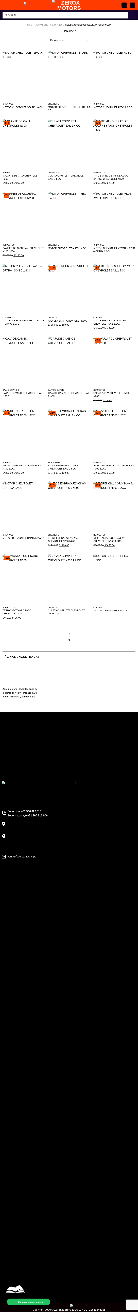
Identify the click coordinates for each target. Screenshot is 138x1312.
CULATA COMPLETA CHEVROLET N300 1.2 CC (66, 612)
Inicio (29, 25)
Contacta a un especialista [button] (20, 735)
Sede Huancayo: (27, 815)
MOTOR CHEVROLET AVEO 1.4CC (67, 248)
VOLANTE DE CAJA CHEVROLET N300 (21, 177)
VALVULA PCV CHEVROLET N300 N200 (111, 395)
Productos (11, 764)
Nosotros (10, 758)
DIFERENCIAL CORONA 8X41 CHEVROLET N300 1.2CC (109, 539)
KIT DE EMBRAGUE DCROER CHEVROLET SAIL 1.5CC (109, 322)
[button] (132, 5)
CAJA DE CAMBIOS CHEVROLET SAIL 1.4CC (69, 395)
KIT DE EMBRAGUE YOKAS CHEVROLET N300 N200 (63, 539)
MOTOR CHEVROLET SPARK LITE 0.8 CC (69, 109)
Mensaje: (14, 1285)
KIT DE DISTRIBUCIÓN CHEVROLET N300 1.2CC (23, 467)
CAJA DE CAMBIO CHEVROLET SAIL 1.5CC (23, 395)
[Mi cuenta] (124, 5)
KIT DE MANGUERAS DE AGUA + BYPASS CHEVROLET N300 (111, 177)
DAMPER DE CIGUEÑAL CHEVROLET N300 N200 (23, 250)
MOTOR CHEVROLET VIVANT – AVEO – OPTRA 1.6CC (114, 250)
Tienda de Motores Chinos (48, 25)
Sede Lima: (24, 811)
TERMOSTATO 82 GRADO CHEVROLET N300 (17, 612)
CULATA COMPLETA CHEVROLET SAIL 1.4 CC (66, 177)
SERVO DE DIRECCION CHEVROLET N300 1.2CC (113, 467)
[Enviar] (131, 15)
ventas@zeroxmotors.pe (21, 856)
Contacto (10, 770)
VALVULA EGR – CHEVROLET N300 (67, 320)
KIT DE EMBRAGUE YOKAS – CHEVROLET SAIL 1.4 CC (64, 467)
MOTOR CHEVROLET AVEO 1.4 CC (112, 107)
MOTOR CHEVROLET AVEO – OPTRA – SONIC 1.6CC (23, 322)
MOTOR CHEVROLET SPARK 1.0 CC (23, 107)
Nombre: (14, 1274)
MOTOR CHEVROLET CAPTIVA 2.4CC (23, 538)
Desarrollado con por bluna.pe (69, 1305)
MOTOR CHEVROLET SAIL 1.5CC (111, 610)
